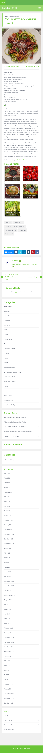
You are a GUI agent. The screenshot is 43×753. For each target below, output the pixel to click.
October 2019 (8, 647)
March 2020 (7, 623)
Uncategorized (8, 400)
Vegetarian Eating (9, 405)
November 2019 (9, 642)
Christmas (7, 320)
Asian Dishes (8, 306)
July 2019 (7, 661)
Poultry (6, 386)
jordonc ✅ (16, 260)
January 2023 (8, 525)
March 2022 (7, 572)
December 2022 (9, 529)
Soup (5, 391)
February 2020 (8, 628)
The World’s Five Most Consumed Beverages (18, 431)
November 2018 (9, 698)
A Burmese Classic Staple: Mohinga (15, 417)
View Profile (16, 264)
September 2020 (9, 595)
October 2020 (8, 590)
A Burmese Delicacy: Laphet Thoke (15, 422)
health (8, 226)
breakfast (7, 311)
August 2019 (8, 656)
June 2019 (7, 665)
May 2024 (7, 482)
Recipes (9, 234)
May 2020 (7, 614)
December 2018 (9, 694)
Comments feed (9, 725)
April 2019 (7, 675)
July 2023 (7, 497)
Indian (6, 362)
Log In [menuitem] (3, 2)
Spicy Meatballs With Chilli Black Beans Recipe (11, 277)
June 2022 (7, 557)
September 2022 (9, 543)
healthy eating (19, 226)
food (8, 222)
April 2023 (7, 511)
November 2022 (9, 534)
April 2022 (7, 567)
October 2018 (8, 703)
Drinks (6, 334)
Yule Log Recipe (33, 277)
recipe (22, 230)
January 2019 (8, 689)
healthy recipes (10, 230)
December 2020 (9, 581)
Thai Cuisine (8, 395)
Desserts (7, 325)
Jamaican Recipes (9, 367)
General (6, 353)
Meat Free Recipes (10, 381)
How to (6, 358)
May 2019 (7, 670)
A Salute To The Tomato (11, 436)
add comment (33, 67)
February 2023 (8, 520)
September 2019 (9, 651)
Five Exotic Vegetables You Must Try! (15, 426)
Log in (6, 715)
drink (5, 330)
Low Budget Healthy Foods (12, 372)
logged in (17, 292)
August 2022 (8, 548)
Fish (5, 344)
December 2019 (9, 637)
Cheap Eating (8, 316)
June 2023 (7, 501)
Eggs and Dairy (8, 339)
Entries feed (8, 720)
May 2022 (7, 562)
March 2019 (7, 679)
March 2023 (7, 515)
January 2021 (8, 576)
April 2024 (7, 487)
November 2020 (9, 586)
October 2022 (8, 539)
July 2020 (7, 604)
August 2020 (8, 600)
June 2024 (7, 478)
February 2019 (8, 684)
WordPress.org (9, 729)
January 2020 (8, 633)
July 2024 (7, 473)
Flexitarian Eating (9, 348)
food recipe (18, 222)
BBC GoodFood (21, 160)
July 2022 (7, 553)
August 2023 (8, 492)
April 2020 (7, 618)
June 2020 (7, 609)
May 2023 (7, 506)
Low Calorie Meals (12, 16)
